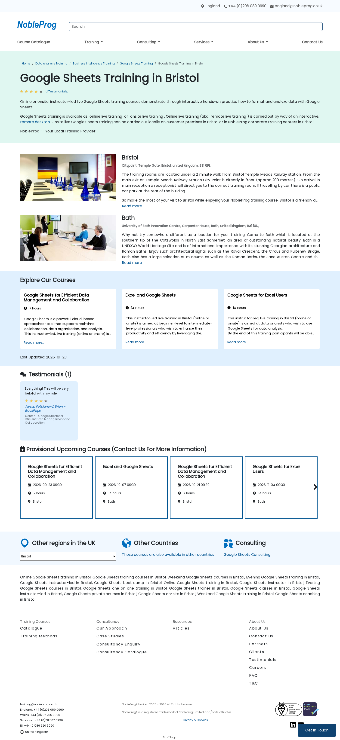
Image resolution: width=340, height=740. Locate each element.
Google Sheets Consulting (247, 554)
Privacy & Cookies (195, 720)
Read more (132, 206)
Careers (257, 667)
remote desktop (35, 122)
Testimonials (262, 659)
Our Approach (111, 628)
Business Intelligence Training (94, 63)
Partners (258, 644)
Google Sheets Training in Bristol (181, 63)
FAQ (253, 675)
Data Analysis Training (51, 63)
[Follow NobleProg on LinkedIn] (293, 724)
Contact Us (312, 42)
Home (26, 63)
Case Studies (110, 636)
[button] (314, 487)
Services (202, 42)
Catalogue (31, 628)
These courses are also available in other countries (168, 554)
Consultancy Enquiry (118, 644)
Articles (181, 628)
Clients (256, 651)
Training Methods (39, 636)
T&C (253, 683)
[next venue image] (109, 179)
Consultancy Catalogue (121, 652)
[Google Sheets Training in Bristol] (41, 24)
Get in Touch (316, 730)
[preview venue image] (27, 179)
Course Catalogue (33, 42)
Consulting (147, 42)
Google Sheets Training (136, 63)
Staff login (170, 737)
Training (92, 42)
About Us (256, 42)
